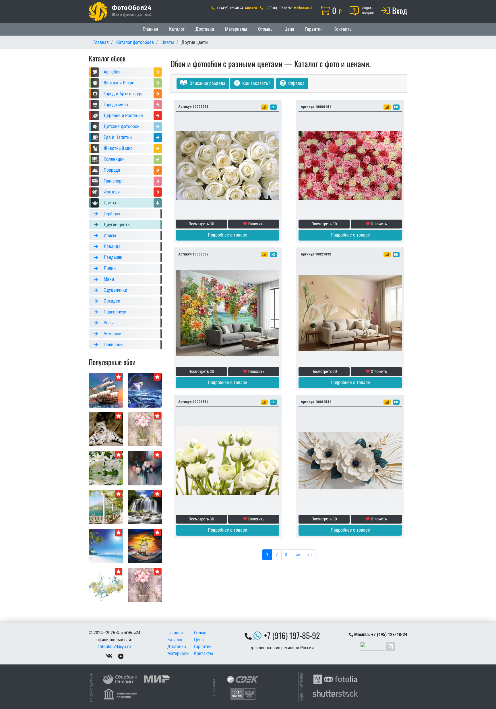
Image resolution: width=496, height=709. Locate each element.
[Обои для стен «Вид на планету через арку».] (145, 390)
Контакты (343, 29)
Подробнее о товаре (227, 235)
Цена (289, 29)
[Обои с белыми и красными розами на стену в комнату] (350, 165)
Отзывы (266, 29)
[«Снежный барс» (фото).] (106, 429)
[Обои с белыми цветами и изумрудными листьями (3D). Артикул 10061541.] (350, 460)
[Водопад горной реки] (145, 507)
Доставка (204, 29)
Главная (150, 29)
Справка (296, 83)
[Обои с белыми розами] (227, 165)
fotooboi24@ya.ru (114, 646)
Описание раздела (206, 83)
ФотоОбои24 (132, 7)
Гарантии (314, 29)
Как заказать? (255, 83)
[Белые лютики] (227, 460)
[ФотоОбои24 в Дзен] (120, 655)
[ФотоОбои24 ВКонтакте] (109, 655)
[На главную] (98, 11)
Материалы (236, 29)
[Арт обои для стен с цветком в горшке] (145, 584)
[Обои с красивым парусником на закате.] (106, 390)
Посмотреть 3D (201, 224)
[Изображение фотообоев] (145, 467)
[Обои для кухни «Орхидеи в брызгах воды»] (106, 584)
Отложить (256, 224)
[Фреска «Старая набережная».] (106, 507)
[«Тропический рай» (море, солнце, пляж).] (106, 545)
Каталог (177, 29)
